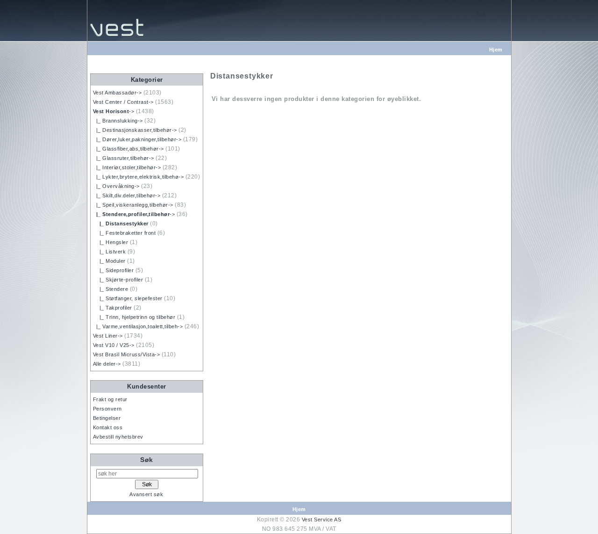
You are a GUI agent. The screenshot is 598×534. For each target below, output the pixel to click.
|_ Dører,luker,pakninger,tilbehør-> (137, 139)
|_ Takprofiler (112, 307)
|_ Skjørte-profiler (118, 279)
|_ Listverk (109, 251)
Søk (146, 459)
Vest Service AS (322, 519)
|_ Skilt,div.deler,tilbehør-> (127, 195)
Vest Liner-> (108, 336)
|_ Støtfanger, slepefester (128, 298)
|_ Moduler (109, 261)
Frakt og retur (110, 399)
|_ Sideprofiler (113, 270)
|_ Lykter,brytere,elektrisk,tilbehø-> (138, 177)
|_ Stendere (110, 289)
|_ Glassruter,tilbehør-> (123, 158)
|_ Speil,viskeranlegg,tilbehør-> (133, 205)
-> (114, 111)
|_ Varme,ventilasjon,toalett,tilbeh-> (138, 326)
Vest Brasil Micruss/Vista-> (126, 354)
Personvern (107, 408)
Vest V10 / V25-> (114, 345)
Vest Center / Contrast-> (123, 102)
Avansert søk (146, 494)
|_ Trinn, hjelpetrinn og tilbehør (134, 317)
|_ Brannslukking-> (118, 120)
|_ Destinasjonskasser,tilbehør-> (135, 130)
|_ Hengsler (110, 242)
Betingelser (107, 418)
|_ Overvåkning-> (116, 186)
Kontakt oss (108, 427)
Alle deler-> (107, 364)
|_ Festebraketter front (124, 233)
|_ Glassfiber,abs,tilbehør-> (128, 149)
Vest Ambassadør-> (117, 92)
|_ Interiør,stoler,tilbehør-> (127, 167)
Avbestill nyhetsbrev (118, 437)
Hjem (496, 49)
